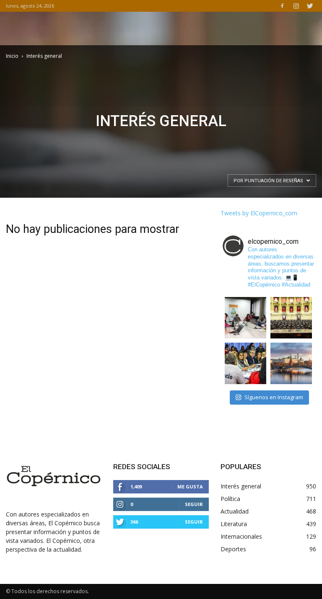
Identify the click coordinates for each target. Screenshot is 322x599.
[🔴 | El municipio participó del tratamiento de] (245, 363)
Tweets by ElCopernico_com (259, 213)
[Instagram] (296, 6)
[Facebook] (282, 6)
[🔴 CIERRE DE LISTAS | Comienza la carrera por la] (291, 317)
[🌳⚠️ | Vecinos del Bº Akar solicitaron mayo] (245, 317)
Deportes (233, 549)
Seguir (194, 504)
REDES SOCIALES (141, 466)
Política (230, 499)
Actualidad (235, 511)
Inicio (12, 55)
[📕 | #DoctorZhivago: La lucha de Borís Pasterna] (291, 363)
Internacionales (241, 536)
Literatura (234, 524)
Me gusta (190, 486)
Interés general (241, 486)
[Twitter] (310, 6)
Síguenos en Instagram (273, 397)
